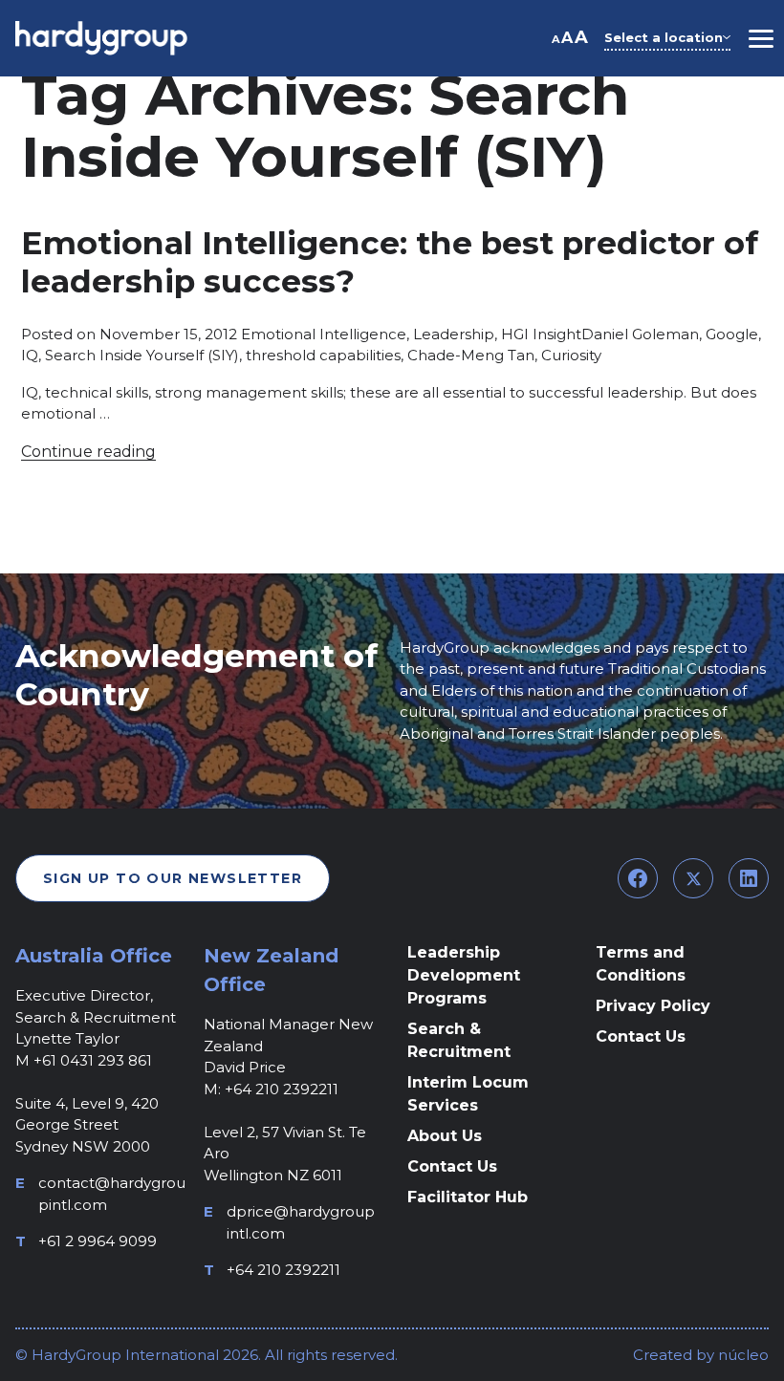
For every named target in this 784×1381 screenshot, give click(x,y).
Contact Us (452, 1166)
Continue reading (88, 451)
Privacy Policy (653, 1006)
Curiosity (571, 355)
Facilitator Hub (467, 1197)
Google (732, 334)
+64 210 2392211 (283, 1270)
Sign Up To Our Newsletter (172, 878)
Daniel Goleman (640, 334)
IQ (29, 355)
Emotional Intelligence (323, 334)
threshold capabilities (323, 355)
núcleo (741, 1355)
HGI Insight (541, 334)
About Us (444, 1136)
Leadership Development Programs (463, 975)
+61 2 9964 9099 (97, 1241)
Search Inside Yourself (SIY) (142, 355)
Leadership (453, 334)
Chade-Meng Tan (470, 355)
